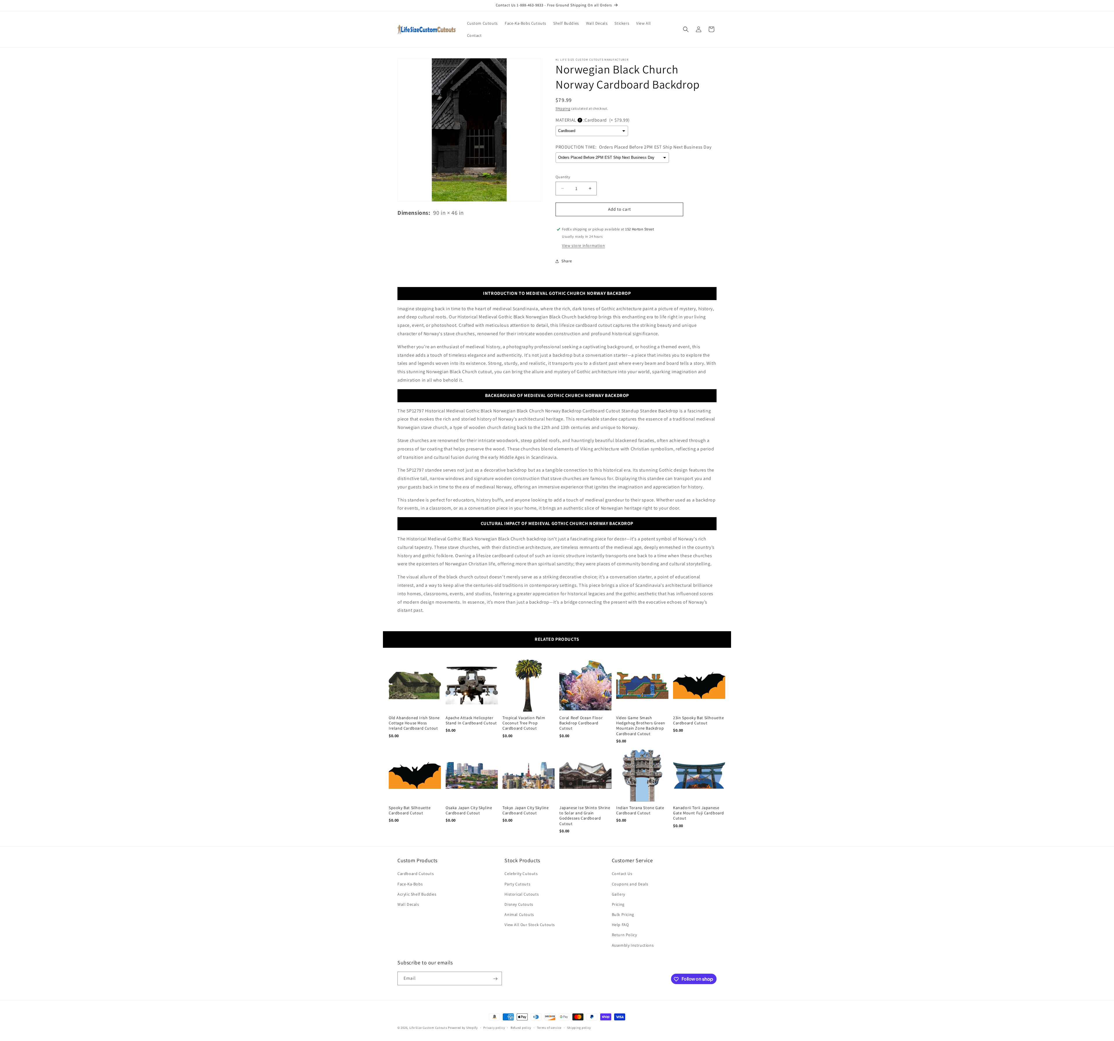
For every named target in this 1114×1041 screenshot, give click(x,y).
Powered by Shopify (463, 1028)
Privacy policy (494, 1027)
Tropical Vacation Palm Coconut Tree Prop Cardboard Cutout (523, 723)
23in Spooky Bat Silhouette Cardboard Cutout (698, 720)
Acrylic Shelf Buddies (417, 894)
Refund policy (521, 1027)
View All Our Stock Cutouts (529, 925)
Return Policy (624, 935)
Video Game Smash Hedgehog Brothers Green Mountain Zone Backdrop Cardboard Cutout (640, 725)
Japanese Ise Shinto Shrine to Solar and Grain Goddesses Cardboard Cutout (584, 815)
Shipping (563, 108)
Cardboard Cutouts (415, 873)
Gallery (618, 894)
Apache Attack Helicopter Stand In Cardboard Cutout (471, 720)
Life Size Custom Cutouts (428, 1028)
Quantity (563, 176)
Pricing (618, 904)
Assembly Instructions (633, 945)
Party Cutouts (517, 884)
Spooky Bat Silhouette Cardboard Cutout (410, 810)
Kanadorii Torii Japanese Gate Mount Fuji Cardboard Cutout (698, 813)
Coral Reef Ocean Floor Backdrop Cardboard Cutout (581, 723)
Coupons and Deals (630, 884)
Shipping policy (579, 1027)
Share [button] (566, 261)
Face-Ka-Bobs (410, 884)
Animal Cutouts (519, 914)
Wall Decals (408, 904)
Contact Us (622, 873)
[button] (685, 29)
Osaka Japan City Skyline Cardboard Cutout (469, 810)
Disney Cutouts (518, 904)
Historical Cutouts (521, 894)
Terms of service (549, 1027)
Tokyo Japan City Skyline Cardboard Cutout (525, 810)
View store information (583, 245)
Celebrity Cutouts (521, 873)
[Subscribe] (495, 979)
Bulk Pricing (623, 914)
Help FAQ (620, 925)
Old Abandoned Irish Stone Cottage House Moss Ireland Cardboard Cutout (414, 723)
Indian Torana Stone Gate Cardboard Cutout (640, 810)
